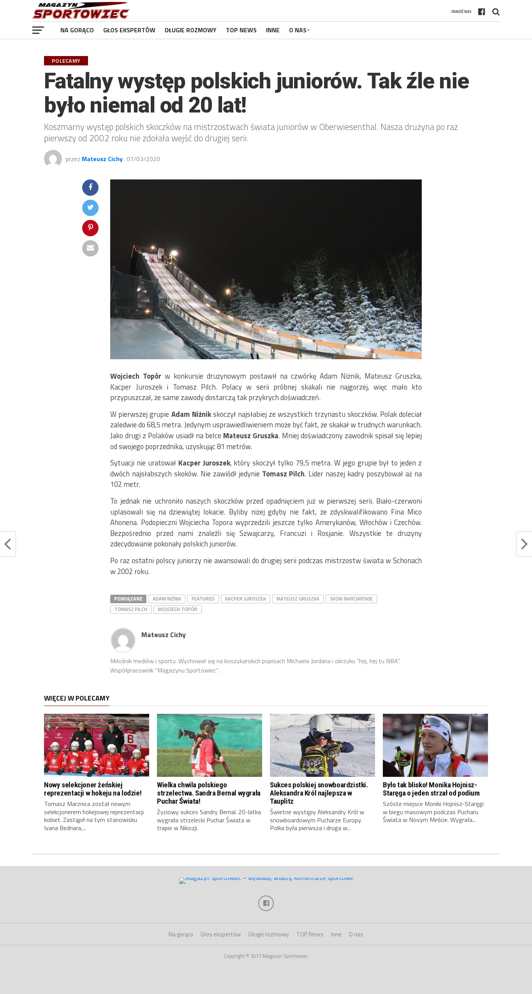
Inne (273, 30)
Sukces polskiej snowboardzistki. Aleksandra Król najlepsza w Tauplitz (319, 793)
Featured (203, 598)
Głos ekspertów (129, 30)
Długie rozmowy (191, 30)
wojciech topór (177, 609)
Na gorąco (77, 30)
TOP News (241, 30)
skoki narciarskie (351, 598)
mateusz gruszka (298, 598)
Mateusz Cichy (102, 158)
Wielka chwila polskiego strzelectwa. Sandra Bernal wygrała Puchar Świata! (209, 793)
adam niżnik (167, 598)
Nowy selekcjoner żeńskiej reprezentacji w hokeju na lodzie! (92, 788)
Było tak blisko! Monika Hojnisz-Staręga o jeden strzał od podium (431, 788)
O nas (298, 30)
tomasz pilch (131, 609)
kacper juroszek (245, 598)
